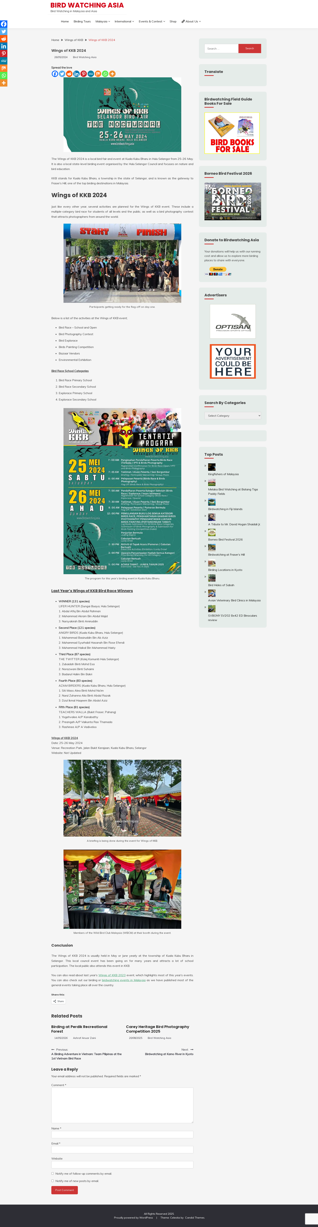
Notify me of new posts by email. (77, 1181)
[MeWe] (91, 74)
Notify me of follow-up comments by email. (83, 1173)
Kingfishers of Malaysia (223, 474)
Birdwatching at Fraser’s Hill (226, 554)
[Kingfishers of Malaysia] (211, 469)
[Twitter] (62, 74)
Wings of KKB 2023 (112, 975)
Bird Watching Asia (87, 5)
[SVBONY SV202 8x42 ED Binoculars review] (211, 611)
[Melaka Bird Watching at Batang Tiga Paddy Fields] (211, 485)
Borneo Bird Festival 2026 (225, 539)
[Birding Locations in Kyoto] (211, 565)
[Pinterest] (83, 74)
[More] (112, 74)
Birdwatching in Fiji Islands (225, 509)
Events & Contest (150, 21)
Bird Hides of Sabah (221, 585)
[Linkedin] (76, 74)
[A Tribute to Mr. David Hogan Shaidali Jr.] (211, 520)
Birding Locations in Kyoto (225, 570)
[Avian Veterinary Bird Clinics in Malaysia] (211, 596)
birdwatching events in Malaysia (124, 980)
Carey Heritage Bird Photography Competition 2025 (157, 1029)
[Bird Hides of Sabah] (211, 580)
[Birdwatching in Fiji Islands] (211, 504)
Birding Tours (82, 21)
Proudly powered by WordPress (134, 1217)
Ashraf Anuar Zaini (84, 1038)
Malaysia (101, 21)
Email (55, 1143)
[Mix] (98, 74)
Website (57, 1158)
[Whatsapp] (105, 74)
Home (65, 21)
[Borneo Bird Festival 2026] (211, 535)
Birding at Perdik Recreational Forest (79, 1029)
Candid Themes (194, 1217)
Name (56, 1128)
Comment (58, 1085)
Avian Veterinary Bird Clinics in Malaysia (234, 600)
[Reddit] (69, 74)
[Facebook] (55, 74)
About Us (192, 21)
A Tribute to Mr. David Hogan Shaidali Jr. (234, 524)
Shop (173, 21)
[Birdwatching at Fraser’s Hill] (211, 550)
